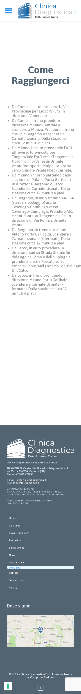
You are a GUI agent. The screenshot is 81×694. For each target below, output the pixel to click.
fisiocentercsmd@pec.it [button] (26, 483)
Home (12, 518)
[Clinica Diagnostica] (45, 10)
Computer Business (42, 677)
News (12, 555)
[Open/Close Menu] (9, 10)
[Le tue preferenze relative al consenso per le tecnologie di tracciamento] (8, 686)
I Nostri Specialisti (19, 533)
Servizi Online (16, 547)
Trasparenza (16, 580)
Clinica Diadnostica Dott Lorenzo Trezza (46, 674)
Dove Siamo (13, 567)
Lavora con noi (17, 562)
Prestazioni (15, 540)
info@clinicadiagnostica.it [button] (31, 480)
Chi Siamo (14, 525)
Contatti (13, 572)
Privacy (13, 587)
